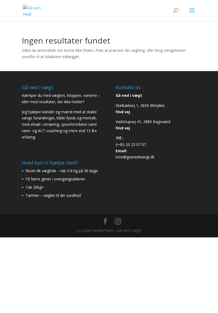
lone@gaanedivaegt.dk (135, 156)
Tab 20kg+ (35, 187)
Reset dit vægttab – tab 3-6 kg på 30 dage (62, 170)
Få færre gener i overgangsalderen (55, 178)
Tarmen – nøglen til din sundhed (53, 195)
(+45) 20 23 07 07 (131, 144)
